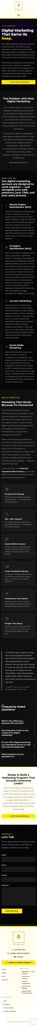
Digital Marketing (26, 982)
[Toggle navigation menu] (19, 15)
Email (4, 865)
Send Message (12, 911)
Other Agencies (10, 1011)
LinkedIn (20, 957)
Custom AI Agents (26, 977)
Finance (7, 1004)
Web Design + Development (27, 992)
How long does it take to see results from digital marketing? (15, 732)
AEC (5, 1001)
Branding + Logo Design (28, 972)
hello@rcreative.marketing (20, 953)
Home (4, 969)
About (4, 973)
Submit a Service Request (19, 963)
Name (4, 855)
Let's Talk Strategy (20, 82)
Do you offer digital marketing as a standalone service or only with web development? (16, 744)
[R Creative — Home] (18, 7)
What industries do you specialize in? (13, 755)
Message (5, 885)
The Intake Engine (26, 987)
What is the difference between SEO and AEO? (13, 722)
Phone (4, 875)
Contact (5, 980)
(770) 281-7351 (20, 950)
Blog (4, 976)
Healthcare (8, 1008)
